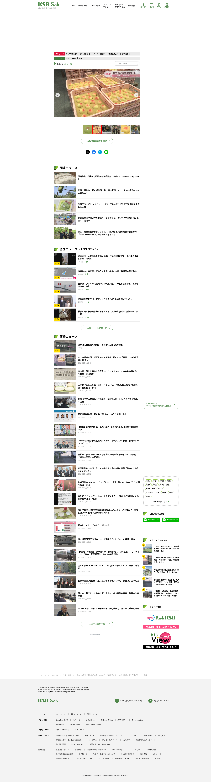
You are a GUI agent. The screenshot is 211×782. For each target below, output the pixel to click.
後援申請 (158, 758)
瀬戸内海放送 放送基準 (64, 754)
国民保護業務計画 (127, 754)
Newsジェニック (138, 720)
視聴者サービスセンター (96, 750)
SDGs (161, 489)
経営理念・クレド (62, 750)
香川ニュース (92, 714)
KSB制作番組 (75, 724)
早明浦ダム (126, 54)
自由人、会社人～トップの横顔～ (114, 720)
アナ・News (79, 730)
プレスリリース (136, 750)
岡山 (67, 58)
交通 (149, 485)
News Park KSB (62, 720)
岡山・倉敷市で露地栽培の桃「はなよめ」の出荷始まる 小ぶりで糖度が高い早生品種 (107, 675)
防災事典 (161, 735)
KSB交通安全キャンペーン (146, 740)
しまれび (135, 735)
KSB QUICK (89, 735)
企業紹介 (131, 6)
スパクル (122, 735)
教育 (149, 496)
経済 (169, 481)
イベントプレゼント (107, 6)
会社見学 (126, 740)
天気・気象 (151, 489)
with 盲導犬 (92, 740)
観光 (164, 492)
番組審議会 (151, 750)
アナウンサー (95, 6)
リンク (155, 754)
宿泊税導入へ (113, 54)
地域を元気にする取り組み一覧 (67, 735)
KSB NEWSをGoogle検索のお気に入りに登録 (158, 405)
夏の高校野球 (61, 744)
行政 (155, 485)
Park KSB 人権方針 (122, 758)
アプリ (159, 7)
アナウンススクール (110, 740)
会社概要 (78, 750)
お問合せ (167, 7)
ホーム (43, 675)
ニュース (72, 6)
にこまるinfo (90, 720)
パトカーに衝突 (99, 54)
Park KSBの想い (118, 750)
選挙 (171, 492)
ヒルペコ (76, 720)
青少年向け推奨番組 (93, 724)
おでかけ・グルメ (153, 492)
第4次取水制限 (71, 54)
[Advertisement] (105, 28)
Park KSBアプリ (77, 744)
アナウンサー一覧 (62, 730)
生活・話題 (165, 485)
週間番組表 (60, 724)
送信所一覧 (83, 754)
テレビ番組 (82, 6)
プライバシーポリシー (83, 758)
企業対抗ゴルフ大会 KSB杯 (100, 744)
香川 (74, 58)
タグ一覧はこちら (160, 502)
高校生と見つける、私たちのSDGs (69, 740)
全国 (80, 58)
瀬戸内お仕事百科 (107, 735)
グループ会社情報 (142, 758)
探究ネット (148, 735)
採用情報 (143, 7)
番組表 (151, 7)
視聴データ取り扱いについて (104, 754)
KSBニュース (61, 714)
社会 (162, 481)
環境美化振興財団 (62, 758)
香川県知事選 (85, 54)
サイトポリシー (104, 758)
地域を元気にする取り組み (120, 6)
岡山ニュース (76, 714)
